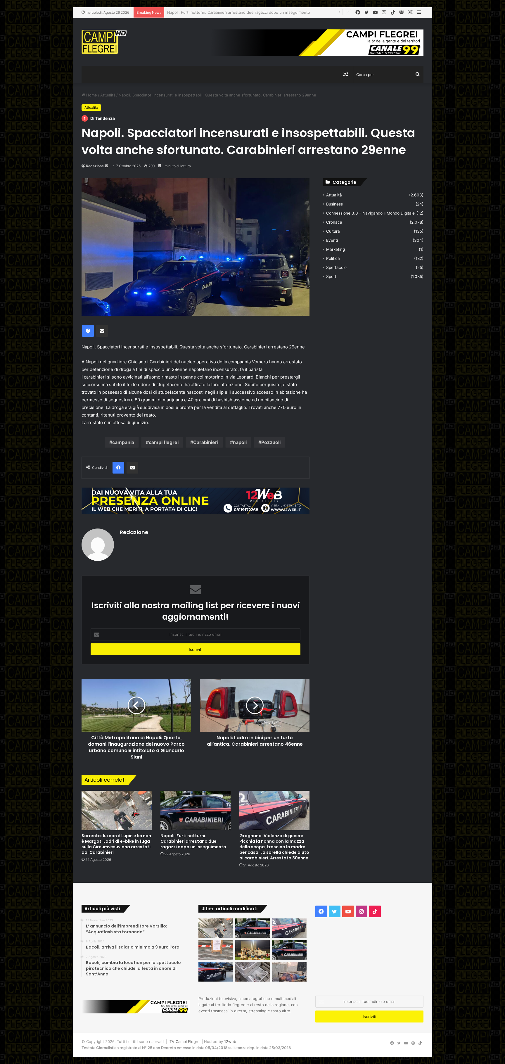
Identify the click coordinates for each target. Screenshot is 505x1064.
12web (230, 1041)
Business (334, 204)
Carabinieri (205, 442)
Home (91, 95)
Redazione (95, 166)
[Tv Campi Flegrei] (104, 42)
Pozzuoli (271, 442)
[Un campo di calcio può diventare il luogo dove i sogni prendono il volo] (252, 950)
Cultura (333, 231)
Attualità (107, 95)
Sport (331, 276)
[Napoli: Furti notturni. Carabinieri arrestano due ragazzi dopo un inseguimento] (195, 810)
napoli (240, 442)
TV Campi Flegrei (185, 1041)
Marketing (335, 249)
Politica (333, 258)
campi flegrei (164, 442)
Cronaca (334, 222)
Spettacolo (336, 267)
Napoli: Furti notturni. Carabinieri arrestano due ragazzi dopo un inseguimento (193, 841)
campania (123, 442)
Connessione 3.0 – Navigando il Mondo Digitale (370, 213)
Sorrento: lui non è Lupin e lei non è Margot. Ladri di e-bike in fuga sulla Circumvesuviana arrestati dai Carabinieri (116, 844)
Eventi (332, 240)
